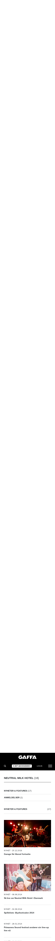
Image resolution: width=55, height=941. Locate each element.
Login (39, 766)
